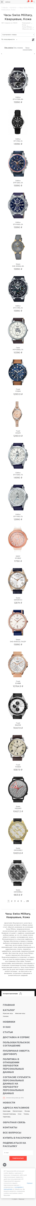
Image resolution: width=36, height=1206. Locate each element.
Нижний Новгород (9, 1114)
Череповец (6, 1116)
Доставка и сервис (16, 1037)
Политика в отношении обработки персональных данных (13, 1065)
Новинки (9, 1022)
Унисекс (6, 1016)
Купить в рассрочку (17, 1138)
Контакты (10, 1127)
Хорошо (29, 1183)
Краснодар (6, 1111)
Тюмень (26, 1114)
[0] (27, 1)
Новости (9, 1102)
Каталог (13, 7)
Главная (4, 7)
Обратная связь (14, 1122)
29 (27, 901)
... (24, 901)
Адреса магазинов (16, 1107)
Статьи (8, 1032)
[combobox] (18, 35)
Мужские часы (8, 1013)
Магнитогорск (17, 1111)
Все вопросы (12, 1132)
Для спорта (8, 47)
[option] (8, 48)
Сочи (19, 1114)
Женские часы (20, 1013)
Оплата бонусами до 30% (15, 1097)
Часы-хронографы (27, 48)
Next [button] (33, 53)
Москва (27, 1111)
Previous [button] (2, 53)
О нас (7, 1027)
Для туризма (18, 47)
